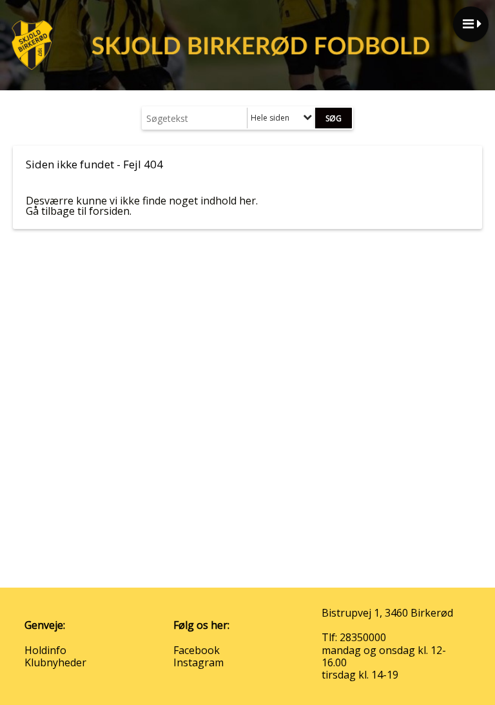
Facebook (196, 650)
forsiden (109, 211)
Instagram (198, 662)
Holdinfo (45, 650)
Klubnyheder (55, 662)
